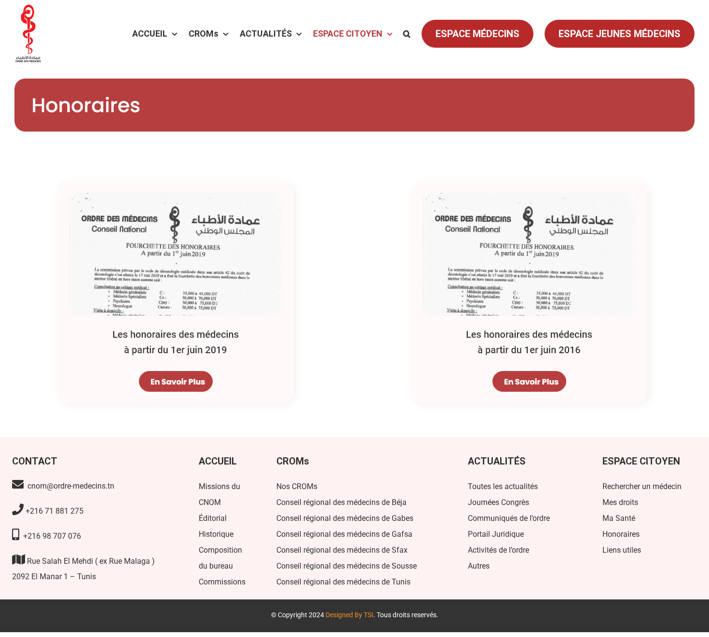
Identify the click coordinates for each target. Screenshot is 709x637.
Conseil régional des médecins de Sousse (346, 566)
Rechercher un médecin (642, 486)
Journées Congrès (498, 502)
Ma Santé (618, 518)
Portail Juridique (496, 534)
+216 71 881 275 (53, 511)
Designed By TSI (349, 615)
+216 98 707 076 (51, 536)
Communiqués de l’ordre (509, 518)
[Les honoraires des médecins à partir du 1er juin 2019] (177, 178)
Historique (216, 534)
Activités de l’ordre (498, 550)
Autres (479, 566)
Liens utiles (621, 550)
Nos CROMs (296, 486)
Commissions (222, 581)
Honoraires (621, 534)
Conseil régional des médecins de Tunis (343, 581)
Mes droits (620, 502)
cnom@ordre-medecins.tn (70, 486)
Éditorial (213, 518)
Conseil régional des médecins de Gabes (344, 518)
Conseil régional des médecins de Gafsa (344, 534)
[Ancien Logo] (27, 11)
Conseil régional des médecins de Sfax (342, 550)
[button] (406, 33)
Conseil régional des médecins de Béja (341, 502)
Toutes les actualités (503, 486)
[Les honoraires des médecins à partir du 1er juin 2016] (531, 178)
